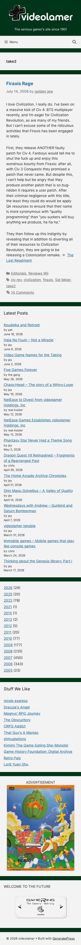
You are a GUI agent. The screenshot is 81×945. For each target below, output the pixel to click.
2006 (8, 664)
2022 (8, 600)
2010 (8, 638)
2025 (8, 594)
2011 (7, 632)
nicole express (16, 701)
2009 (8, 645)
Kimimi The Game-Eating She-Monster (36, 745)
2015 (8, 613)
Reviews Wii (38, 273)
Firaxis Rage (19, 83)
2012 (8, 626)
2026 (8, 588)
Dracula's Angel (17, 707)
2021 (8, 607)
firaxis (48, 280)
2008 (8, 651)
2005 (8, 670)
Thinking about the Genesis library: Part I (38, 561)
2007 (8, 658)
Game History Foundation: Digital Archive (38, 752)
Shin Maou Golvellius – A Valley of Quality (38, 491)
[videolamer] (40, 13)
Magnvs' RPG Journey (22, 713)
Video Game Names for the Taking (32, 355)
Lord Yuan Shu (16, 764)
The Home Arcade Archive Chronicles (35, 476)
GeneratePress (64, 938)
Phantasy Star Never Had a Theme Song (38, 440)
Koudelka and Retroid (22, 325)
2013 (8, 620)
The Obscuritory (17, 720)
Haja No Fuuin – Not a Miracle (28, 340)
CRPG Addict (15, 726)
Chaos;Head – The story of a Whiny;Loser (38, 385)
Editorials (18, 273)
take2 (11, 286)
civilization (32, 280)
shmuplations (15, 739)
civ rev (16, 280)
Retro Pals (12, 758)
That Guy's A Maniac (21, 733)
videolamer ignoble (20, 526)
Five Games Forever (20, 370)
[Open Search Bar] (74, 42)
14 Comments (22, 292)
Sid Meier (63, 280)
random (40, 914)
